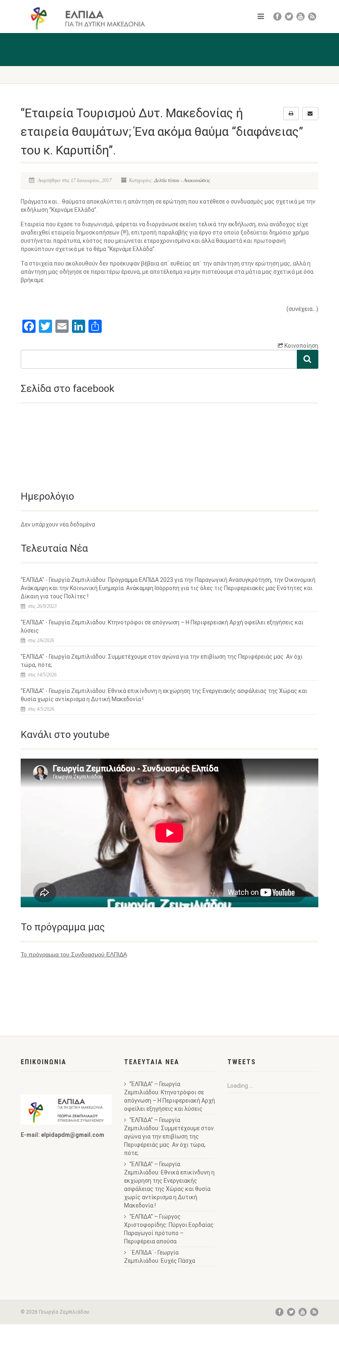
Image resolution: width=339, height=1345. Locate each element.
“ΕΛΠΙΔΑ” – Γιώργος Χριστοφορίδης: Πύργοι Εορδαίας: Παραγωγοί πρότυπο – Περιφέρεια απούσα (169, 1229)
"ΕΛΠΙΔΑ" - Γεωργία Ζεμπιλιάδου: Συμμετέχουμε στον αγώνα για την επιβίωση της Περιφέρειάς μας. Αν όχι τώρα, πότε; (162, 660)
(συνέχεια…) (302, 309)
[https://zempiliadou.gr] (92, 18)
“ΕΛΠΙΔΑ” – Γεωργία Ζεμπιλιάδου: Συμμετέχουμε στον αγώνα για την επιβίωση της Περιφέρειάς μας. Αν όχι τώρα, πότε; (169, 1136)
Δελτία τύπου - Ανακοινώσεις (182, 180)
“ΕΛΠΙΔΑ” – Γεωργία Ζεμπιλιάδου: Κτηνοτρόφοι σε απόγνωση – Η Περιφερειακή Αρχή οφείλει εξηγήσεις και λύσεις (169, 1096)
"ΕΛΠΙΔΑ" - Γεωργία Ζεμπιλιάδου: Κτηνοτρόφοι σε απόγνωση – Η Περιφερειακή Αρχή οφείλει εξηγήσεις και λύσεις (162, 626)
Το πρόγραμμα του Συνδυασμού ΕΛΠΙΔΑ (74, 954)
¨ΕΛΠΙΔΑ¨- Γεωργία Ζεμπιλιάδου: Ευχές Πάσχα (159, 1256)
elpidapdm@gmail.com (72, 1135)
